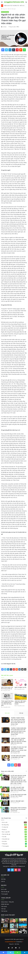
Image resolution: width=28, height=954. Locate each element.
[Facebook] (2, 669)
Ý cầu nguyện (5, 846)
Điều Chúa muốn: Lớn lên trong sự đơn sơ (7, 688)
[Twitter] (5, 669)
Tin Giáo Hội (5, 827)
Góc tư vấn (4, 822)
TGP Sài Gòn (4, 911)
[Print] (25, 669)
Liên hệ (3, 881)
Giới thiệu (3, 879)
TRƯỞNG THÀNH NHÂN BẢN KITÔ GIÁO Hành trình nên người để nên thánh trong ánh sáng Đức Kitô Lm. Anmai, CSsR (18, 731)
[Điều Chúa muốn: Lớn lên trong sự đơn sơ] (7, 682)
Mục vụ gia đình (6, 831)
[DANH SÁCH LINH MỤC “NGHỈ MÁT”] (5, 931)
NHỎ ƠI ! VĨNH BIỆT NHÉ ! (17, 801)
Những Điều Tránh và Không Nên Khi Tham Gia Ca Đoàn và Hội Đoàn (18, 809)
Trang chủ (4, 8)
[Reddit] (17, 669)
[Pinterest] (14, 669)
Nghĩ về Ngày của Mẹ (20, 687)
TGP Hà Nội (4, 906)
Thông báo (4, 843)
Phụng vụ (4, 829)
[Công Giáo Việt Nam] (14, 2)
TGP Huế (3, 908)
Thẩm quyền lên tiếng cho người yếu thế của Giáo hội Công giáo (7, 703)
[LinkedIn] (8, 669)
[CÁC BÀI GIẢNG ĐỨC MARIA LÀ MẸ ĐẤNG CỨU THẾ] (6, 758)
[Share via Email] (22, 669)
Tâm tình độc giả (11, 8)
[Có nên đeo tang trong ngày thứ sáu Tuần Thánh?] (5, 796)
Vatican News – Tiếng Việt (7, 902)
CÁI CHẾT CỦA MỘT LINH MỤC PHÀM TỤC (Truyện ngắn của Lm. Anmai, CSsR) (18, 789)
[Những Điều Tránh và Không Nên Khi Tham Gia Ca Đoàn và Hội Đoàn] (5, 810)
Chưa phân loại (5, 839)
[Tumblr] (11, 669)
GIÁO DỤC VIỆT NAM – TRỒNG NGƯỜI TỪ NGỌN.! (21, 702)
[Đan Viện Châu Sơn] (23, 926)
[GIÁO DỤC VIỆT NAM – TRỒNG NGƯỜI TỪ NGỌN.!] (21, 696)
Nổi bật (21, 713)
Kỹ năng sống (5, 824)
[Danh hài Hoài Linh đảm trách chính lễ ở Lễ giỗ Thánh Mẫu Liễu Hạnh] (14, 931)
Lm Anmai (4, 26)
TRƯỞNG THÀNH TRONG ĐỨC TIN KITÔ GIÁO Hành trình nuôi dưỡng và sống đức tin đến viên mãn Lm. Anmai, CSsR (18, 721)
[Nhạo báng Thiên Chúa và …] (23, 931)
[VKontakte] (19, 669)
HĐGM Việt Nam (5, 904)
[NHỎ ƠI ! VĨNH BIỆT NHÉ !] (5, 803)
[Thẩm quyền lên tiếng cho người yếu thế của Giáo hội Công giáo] (7, 696)
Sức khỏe (4, 841)
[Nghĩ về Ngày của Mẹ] (21, 682)
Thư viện (4, 836)
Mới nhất (7, 713)
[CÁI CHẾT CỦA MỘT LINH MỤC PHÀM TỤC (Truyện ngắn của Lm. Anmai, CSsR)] (5, 789)
